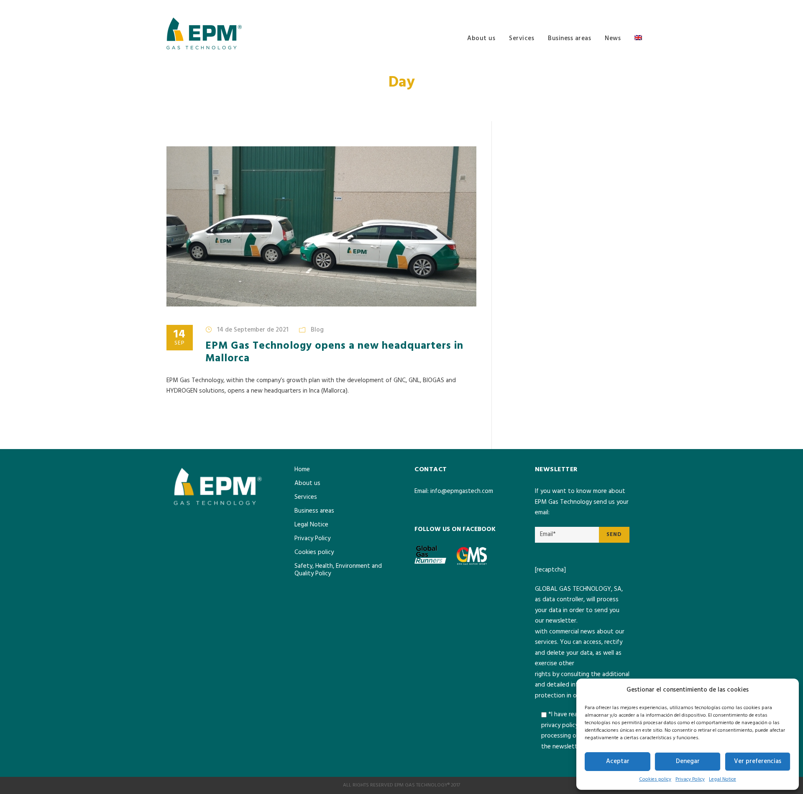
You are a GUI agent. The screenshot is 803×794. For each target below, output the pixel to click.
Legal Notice (722, 779)
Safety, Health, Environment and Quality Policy (338, 570)
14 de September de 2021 (253, 330)
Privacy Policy (690, 779)
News (613, 38)
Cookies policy (655, 779)
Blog (317, 330)
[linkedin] (634, 7)
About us (481, 38)
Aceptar (617, 761)
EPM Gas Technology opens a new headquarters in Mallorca (334, 352)
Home (302, 470)
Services (521, 38)
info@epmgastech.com (461, 491)
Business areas (569, 38)
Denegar (688, 761)
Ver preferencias (757, 761)
